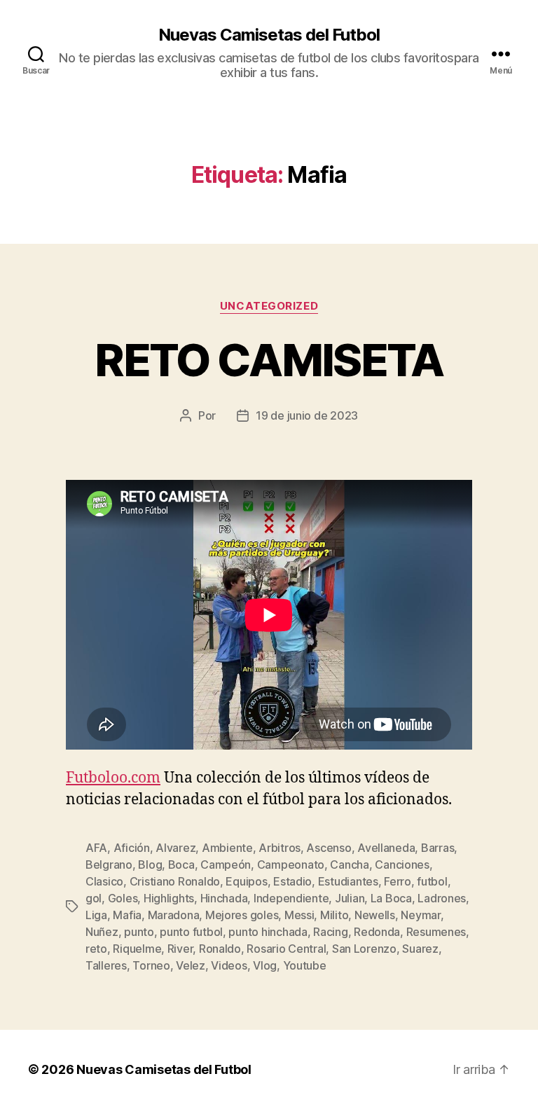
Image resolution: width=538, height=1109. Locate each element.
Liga (96, 915)
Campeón (225, 864)
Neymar (420, 915)
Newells (374, 915)
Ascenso (328, 848)
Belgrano (108, 864)
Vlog (265, 965)
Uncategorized (269, 306)
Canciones (402, 864)
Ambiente (227, 848)
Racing (330, 932)
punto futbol (191, 932)
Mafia (127, 915)
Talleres (106, 965)
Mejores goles (242, 915)
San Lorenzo (364, 949)
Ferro (397, 881)
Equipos (246, 881)
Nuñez (101, 932)
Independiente (291, 898)
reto (96, 949)
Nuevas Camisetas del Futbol (269, 35)
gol (93, 898)
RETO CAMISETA (269, 360)
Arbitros (279, 848)
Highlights (169, 898)
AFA (96, 848)
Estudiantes (348, 881)
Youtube (304, 965)
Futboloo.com (113, 778)
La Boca (391, 898)
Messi (299, 915)
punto (139, 932)
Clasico (104, 881)
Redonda (377, 932)
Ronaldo (220, 949)
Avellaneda (386, 848)
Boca (181, 864)
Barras (437, 848)
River (180, 949)
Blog (150, 864)
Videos (229, 965)
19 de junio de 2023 (307, 415)
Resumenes (436, 932)
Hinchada (224, 898)
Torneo (151, 965)
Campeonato (290, 864)
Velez (190, 965)
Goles (123, 898)
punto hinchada (267, 932)
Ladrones (442, 898)
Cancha (349, 864)
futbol (432, 881)
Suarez (420, 949)
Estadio (292, 881)
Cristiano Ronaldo (175, 881)
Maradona (174, 915)
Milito (334, 915)
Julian (349, 898)
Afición (131, 848)
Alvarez (175, 848)
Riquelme (137, 949)
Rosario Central (286, 949)
